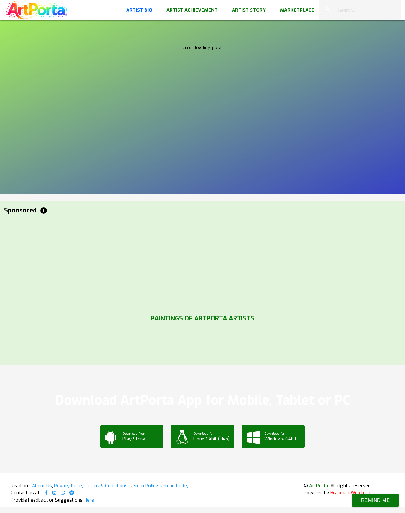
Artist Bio (139, 10)
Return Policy (144, 486)
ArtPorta (318, 486)
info (43, 210)
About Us (42, 486)
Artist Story (249, 10)
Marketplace (297, 10)
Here (89, 500)
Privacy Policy (68, 486)
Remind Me (375, 500)
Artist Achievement (192, 10)
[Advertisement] (194, 262)
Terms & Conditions (106, 486)
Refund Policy (174, 486)
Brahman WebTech (350, 493)
